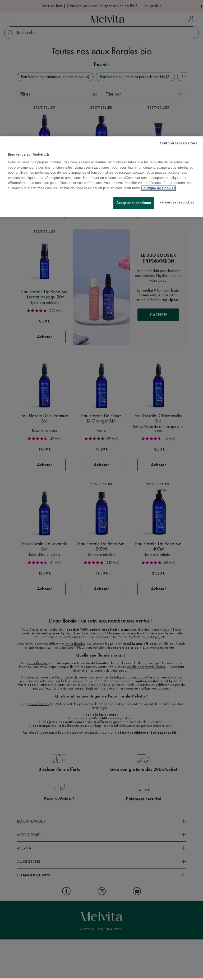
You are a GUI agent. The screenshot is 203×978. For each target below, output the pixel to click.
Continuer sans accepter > (179, 143)
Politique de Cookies (158, 188)
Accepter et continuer (133, 203)
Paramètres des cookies (176, 203)
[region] (101, 176)
